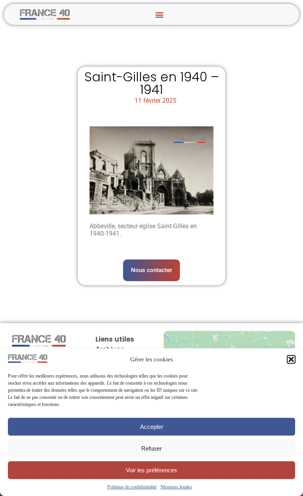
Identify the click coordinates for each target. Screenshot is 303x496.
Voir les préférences (151, 470)
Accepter (151, 426)
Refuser (151, 448)
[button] (291, 359)
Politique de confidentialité (132, 487)
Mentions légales (176, 487)
